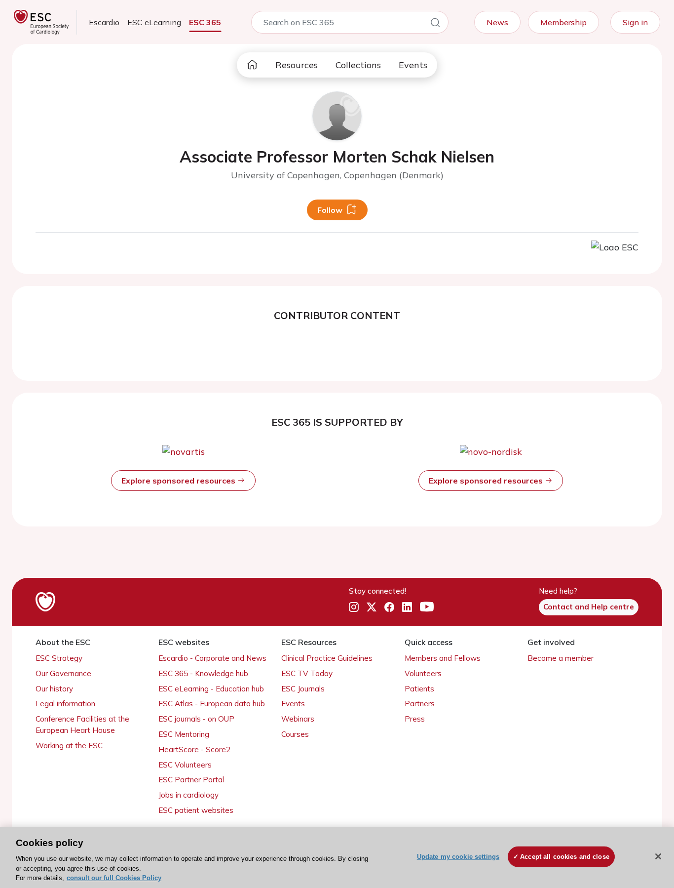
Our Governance (63, 673)
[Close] (658, 856)
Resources (296, 65)
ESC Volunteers (185, 764)
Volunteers (423, 673)
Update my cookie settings (458, 856)
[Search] (435, 24)
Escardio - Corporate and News (212, 658)
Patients (419, 688)
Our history (54, 688)
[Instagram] (354, 607)
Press (415, 719)
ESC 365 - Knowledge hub (203, 673)
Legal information (65, 703)
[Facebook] (389, 607)
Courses (295, 734)
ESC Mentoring (183, 734)
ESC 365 (205, 22)
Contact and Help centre (588, 606)
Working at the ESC (69, 745)
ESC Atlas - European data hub (211, 703)
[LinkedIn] (407, 607)
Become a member (560, 658)
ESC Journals (303, 688)
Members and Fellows (443, 658)
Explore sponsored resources (179, 480)
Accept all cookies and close (564, 856)
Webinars (297, 719)
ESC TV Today (307, 673)
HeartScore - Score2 (194, 749)
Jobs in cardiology (188, 795)
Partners (420, 703)
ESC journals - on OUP (196, 719)
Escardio (104, 22)
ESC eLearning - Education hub (211, 688)
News (497, 22)
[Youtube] (427, 607)
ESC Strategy (59, 658)
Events (413, 65)
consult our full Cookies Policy (114, 878)
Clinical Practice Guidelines (327, 658)
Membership (563, 22)
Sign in (635, 22)
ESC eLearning (154, 22)
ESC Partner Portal (191, 779)
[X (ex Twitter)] (371, 607)
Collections (358, 65)
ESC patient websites (195, 810)
